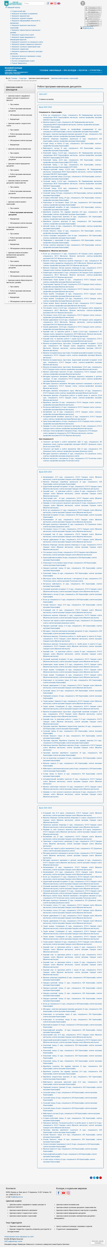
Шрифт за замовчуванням (93, 12)
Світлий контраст (94, 14)
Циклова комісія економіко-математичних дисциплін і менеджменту (17, 255)
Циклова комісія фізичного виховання (17, 228)
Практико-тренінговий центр (20, 1226)
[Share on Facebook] (91, 1177)
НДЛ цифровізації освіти (13, 1241)
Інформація (55, 70)
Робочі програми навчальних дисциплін (19, 110)
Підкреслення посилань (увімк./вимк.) (93, 25)
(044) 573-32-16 (87, 27)
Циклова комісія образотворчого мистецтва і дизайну (19, 281)
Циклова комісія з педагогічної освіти (18, 124)
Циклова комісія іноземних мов (19, 149)
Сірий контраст (93, 18)
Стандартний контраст (94, 21)
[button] (91, 3)
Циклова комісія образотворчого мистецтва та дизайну (76, 1210)
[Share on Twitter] (94, 1177)
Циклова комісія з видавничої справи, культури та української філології (18, 98)
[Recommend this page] (100, 1177)
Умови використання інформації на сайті (19, 1237)
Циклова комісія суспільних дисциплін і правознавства (17, 182)
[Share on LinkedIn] (97, 1177)
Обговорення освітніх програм (21, 115)
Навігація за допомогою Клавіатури (94, 23)
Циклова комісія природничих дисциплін (18, 165)
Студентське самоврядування (67, 1229)
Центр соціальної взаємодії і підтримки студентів (74, 1226)
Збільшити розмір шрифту (94, 10)
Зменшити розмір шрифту (94, 8)
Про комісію (14, 104)
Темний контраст (93, 16)
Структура (95, 70)
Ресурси (83, 70)
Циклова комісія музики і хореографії (64, 78)
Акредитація (14, 119)
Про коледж (70, 70)
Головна (44, 70)
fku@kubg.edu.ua (88, 28)
